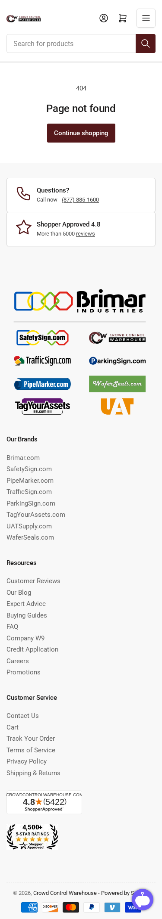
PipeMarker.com (30, 480)
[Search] (145, 43)
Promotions (23, 672)
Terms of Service (30, 750)
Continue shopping (81, 133)
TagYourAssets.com (35, 514)
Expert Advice (26, 604)
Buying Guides (26, 615)
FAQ (12, 626)
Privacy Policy (26, 761)
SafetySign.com (29, 469)
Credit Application (32, 649)
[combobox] (81, 43)
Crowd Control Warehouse (65, 893)
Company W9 (25, 638)
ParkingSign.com (30, 503)
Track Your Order (30, 738)
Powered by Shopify (125, 893)
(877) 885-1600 (80, 199)
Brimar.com (23, 458)
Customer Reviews (33, 581)
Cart (12, 727)
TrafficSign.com (29, 492)
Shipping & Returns (33, 773)
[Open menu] (146, 18)
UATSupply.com (29, 526)
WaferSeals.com (30, 537)
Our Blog (18, 592)
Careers (17, 661)
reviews (85, 233)
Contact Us (22, 716)
